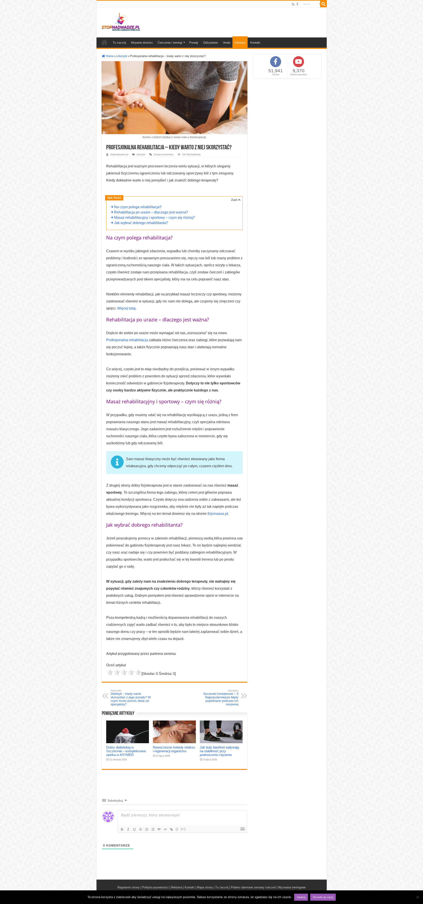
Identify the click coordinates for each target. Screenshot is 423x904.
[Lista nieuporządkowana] (153, 829)
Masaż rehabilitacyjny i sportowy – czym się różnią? (154, 217)
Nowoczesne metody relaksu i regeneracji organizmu (174, 749)
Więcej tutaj (126, 308)
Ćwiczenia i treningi (170, 42)
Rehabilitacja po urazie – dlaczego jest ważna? (151, 212)
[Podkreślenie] (134, 829)
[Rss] (293, 4)
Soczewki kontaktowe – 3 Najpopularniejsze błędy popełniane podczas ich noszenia (220, 697)
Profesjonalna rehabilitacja (127, 340)
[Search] (323, 4)
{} (177, 829)
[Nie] (417, 897)
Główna (104, 42)
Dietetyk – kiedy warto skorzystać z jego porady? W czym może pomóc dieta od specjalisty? (131, 697)
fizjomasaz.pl (218, 513)
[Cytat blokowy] (159, 829)
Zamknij (301, 897)
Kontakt (255, 42)
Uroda (226, 42)
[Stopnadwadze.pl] (121, 21)
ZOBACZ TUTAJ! (266, 893)
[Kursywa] (128, 829)
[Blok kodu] (165, 829)
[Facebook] (297, 4)
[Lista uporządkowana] (147, 829)
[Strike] (140, 829)
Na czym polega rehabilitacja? (137, 207)
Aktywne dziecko (142, 42)
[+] (183, 829)
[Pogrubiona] (122, 829)
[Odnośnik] (171, 829)
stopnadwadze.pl (119, 154)
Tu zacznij (119, 42)
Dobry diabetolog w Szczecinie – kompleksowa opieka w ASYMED (126, 751)
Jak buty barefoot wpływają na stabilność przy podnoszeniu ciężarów (219, 751)
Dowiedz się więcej (323, 897)
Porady (193, 42)
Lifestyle (240, 42)
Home (109, 56)
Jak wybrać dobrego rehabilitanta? (141, 223)
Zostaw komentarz (164, 154)
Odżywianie (210, 42)
